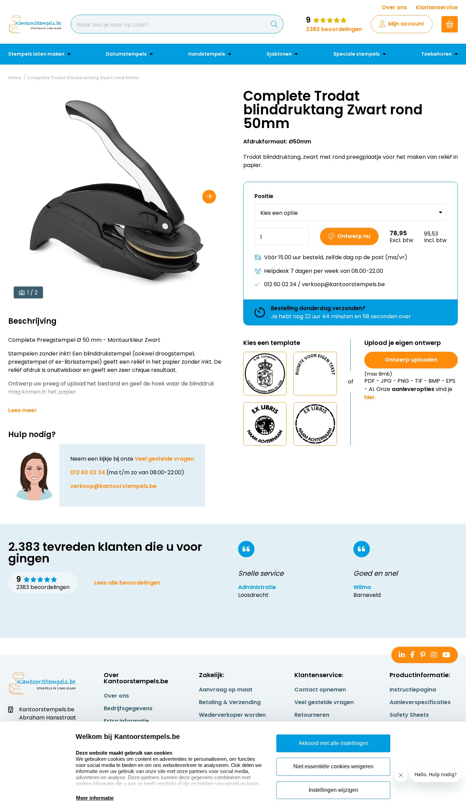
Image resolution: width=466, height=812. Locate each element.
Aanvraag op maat (225, 689)
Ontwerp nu (353, 236)
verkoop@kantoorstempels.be (113, 486)
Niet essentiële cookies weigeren (333, 766)
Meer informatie (95, 798)
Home (14, 78)
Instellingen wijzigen (333, 790)
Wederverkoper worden (232, 715)
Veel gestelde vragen (164, 459)
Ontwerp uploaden (411, 360)
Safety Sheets (409, 715)
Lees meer (22, 410)
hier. (370, 397)
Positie (263, 196)
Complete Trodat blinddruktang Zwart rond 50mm (83, 78)
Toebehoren (437, 54)
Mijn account (406, 24)
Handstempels (207, 54)
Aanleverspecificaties (420, 702)
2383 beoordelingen (334, 29)
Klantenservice (437, 7)
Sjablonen (279, 54)
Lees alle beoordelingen (127, 582)
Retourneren (311, 715)
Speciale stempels (357, 54)
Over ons (394, 7)
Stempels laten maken (36, 54)
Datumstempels (127, 54)
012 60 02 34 (87, 472)
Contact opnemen (320, 689)
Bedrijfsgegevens (128, 708)
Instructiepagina (413, 689)
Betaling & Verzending (230, 702)
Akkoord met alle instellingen (333, 743)
